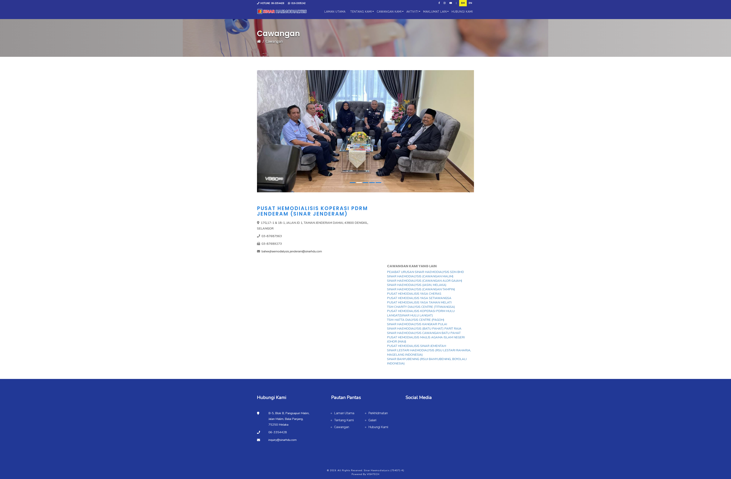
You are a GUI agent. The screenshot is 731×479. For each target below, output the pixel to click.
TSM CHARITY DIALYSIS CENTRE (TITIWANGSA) (421, 307)
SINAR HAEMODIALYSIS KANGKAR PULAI (417, 324)
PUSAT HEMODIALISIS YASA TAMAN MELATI (419, 302)
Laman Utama (344, 413)
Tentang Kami (344, 420)
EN (470, 3)
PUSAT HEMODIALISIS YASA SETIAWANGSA (419, 298)
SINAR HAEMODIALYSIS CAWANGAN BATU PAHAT (424, 333)
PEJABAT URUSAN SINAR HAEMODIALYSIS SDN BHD (425, 272)
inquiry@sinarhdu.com (282, 440)
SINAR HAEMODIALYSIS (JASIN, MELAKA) (416, 285)
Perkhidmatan (378, 413)
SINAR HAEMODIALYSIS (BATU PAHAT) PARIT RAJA (424, 329)
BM (463, 3)
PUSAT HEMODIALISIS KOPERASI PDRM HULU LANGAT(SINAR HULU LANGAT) (421, 313)
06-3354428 (277, 3)
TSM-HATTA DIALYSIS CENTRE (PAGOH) (415, 320)
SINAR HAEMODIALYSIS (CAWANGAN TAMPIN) (421, 289)
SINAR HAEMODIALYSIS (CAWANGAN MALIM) (420, 276)
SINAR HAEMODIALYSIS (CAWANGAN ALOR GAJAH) (424, 281)
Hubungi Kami (378, 427)
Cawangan (341, 427)
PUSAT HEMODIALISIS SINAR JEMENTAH (416, 346)
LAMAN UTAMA (335, 11)
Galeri (372, 420)
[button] (360, 12)
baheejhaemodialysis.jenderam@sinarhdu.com (292, 251)
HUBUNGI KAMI (462, 11)
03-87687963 (272, 236)
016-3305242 (298, 3)
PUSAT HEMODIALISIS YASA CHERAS (414, 294)
